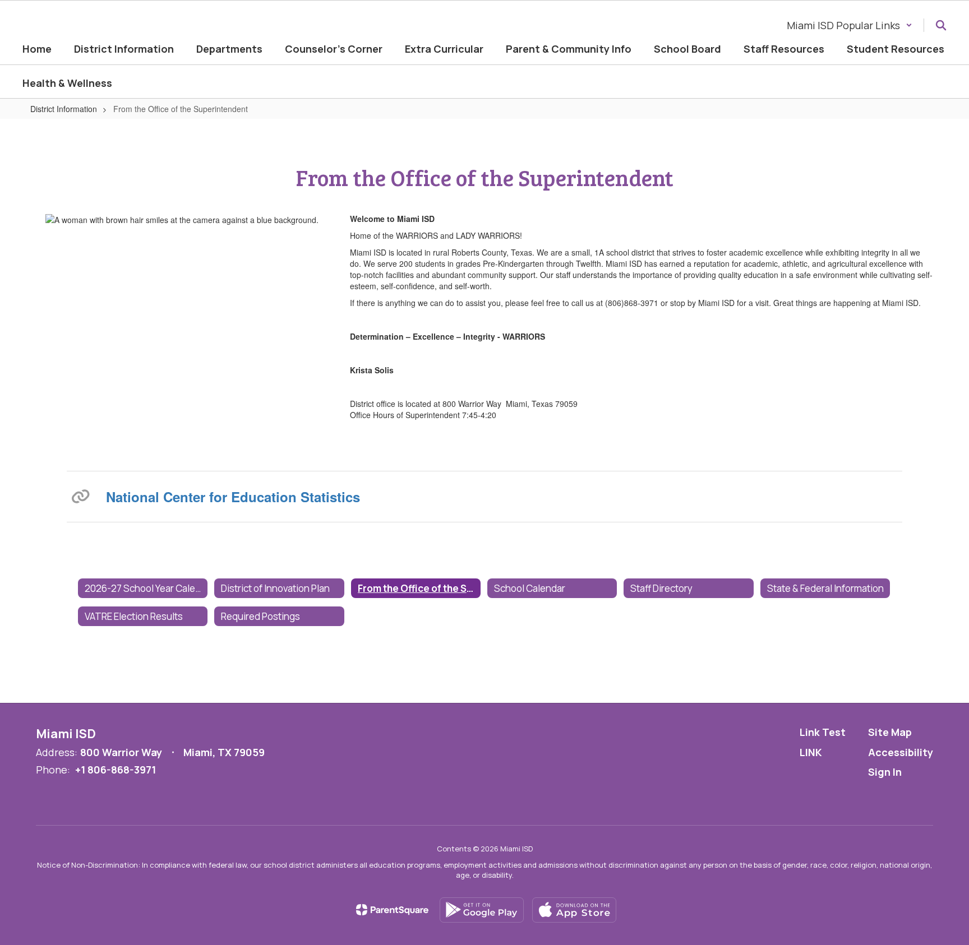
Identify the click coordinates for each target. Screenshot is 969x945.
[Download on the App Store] (574, 910)
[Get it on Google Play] (482, 910)
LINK (811, 752)
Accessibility (900, 752)
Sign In (885, 772)
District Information (63, 108)
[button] (849, 25)
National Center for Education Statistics (233, 496)
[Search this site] (941, 25)
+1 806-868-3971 (115, 769)
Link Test (823, 732)
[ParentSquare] (392, 909)
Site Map (890, 732)
